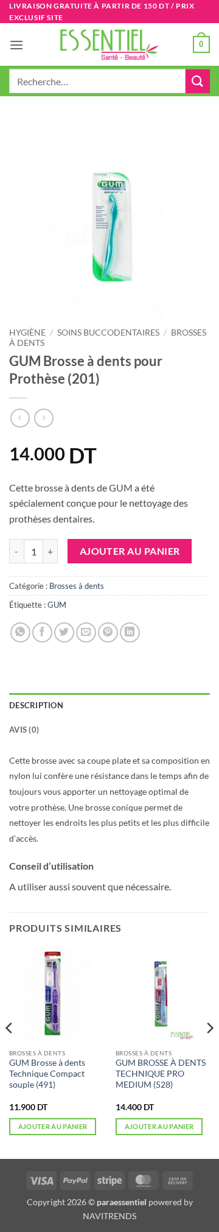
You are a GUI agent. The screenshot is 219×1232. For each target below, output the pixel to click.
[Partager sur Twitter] (64, 632)
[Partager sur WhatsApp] (20, 632)
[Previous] (9, 1052)
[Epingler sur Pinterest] (108, 632)
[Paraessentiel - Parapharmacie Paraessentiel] (109, 44)
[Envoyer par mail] (86, 632)
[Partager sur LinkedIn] (130, 632)
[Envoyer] (198, 81)
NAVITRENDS (109, 1216)
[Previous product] (43, 418)
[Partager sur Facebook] (42, 632)
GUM (56, 605)
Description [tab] (36, 705)
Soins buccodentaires (108, 332)
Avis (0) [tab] (24, 729)
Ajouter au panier (130, 551)
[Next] (209, 1052)
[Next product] (19, 418)
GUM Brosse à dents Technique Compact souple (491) (47, 1073)
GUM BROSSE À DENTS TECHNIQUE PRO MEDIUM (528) (161, 1073)
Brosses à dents (76, 586)
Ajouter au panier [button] (53, 1126)
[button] (16, 45)
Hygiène (27, 332)
